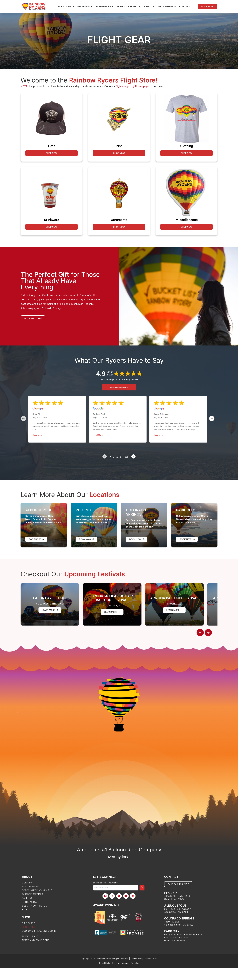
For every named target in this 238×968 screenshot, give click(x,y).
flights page (122, 86)
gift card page (141, 86)
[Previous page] (104, 456)
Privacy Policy (31, 936)
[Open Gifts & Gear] (175, 6)
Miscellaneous (186, 220)
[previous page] (23, 418)
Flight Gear (29, 927)
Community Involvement (37, 890)
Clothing (186, 146)
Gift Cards (28, 923)
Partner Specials (32, 894)
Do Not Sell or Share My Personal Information (119, 963)
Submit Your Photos (34, 905)
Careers (27, 898)
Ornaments (119, 220)
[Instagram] (112, 896)
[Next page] (133, 456)
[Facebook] (105, 896)
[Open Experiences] (113, 6)
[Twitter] (119, 896)
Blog (25, 909)
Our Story (28, 882)
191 (126, 456)
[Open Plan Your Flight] (140, 6)
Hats (51, 146)
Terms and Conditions (35, 940)
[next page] (211, 418)
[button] (200, 632)
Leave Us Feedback (119, 387)
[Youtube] (126, 896)
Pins (119, 146)
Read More (37, 435)
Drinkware (51, 220)
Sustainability (31, 886)
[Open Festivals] (91, 6)
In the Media (29, 901)
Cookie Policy (136, 958)
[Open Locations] (73, 6)
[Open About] (154, 6)
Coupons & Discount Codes (39, 931)
